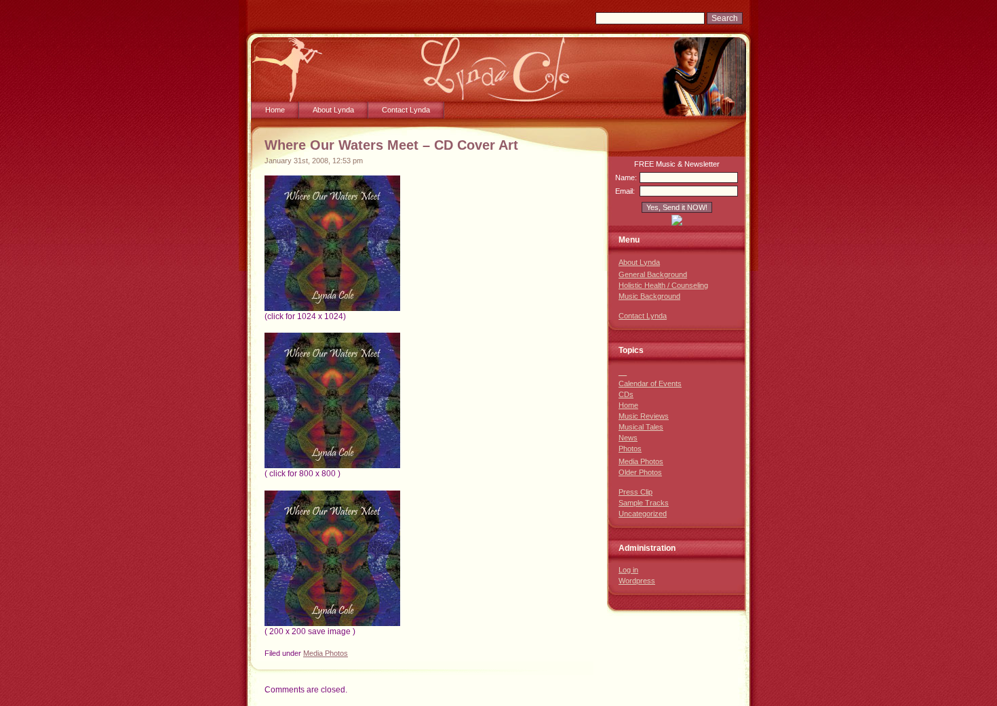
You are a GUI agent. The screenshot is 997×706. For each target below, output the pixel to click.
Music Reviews (644, 416)
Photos (630, 448)
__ (623, 372)
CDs (626, 394)
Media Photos (325, 653)
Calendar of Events (650, 383)
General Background (653, 274)
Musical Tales (641, 427)
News (628, 438)
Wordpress (637, 581)
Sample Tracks (644, 503)
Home (275, 110)
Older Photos (640, 472)
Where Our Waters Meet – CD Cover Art (391, 145)
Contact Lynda (406, 110)
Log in (628, 570)
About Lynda (333, 110)
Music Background (649, 296)
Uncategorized (643, 514)
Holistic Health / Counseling (663, 285)
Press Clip (635, 492)
